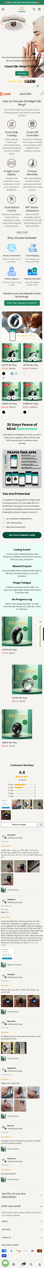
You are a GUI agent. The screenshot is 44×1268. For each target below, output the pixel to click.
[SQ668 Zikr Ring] (32, 391)
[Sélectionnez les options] (9, 359)
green (16, 373)
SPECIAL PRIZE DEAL (40, 636)
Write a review (19, 824)
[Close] (40, 622)
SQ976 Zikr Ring (9, 365)
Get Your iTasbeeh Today (22, 535)
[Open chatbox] (5, 1263)
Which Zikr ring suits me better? (22, 303)
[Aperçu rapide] (14, 359)
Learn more (22, 232)
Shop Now (22, 73)
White (7, 373)
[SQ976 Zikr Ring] (11, 352)
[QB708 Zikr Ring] (32, 352)
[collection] (13, 1264)
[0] (39, 9)
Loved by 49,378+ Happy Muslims (20, 86)
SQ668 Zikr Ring (30, 403)
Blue (12, 373)
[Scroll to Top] (39, 1255)
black (3, 412)
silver (24, 373)
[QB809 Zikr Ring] (11, 391)
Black (3, 373)
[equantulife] (22, 9)
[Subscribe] (39, 1206)
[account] (39, 1264)
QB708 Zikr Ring (30, 365)
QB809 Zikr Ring (9, 403)
